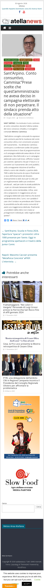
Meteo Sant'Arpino (7, 556)
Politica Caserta (18, 66)
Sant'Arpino (30, 69)
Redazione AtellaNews (26, 118)
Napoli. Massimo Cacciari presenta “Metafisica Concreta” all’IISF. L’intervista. (19, 258)
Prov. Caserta (18, 69)
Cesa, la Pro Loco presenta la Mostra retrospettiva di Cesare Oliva (21, 345)
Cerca (4, 503)
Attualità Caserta (25, 60)
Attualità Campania (11, 60)
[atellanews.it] (22, 19)
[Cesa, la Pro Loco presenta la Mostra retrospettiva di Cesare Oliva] (22, 321)
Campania (17, 63)
